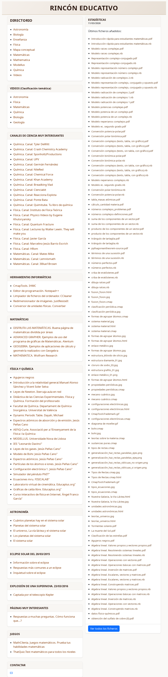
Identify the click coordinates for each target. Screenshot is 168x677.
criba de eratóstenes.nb (104, 277)
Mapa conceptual (24, 50)
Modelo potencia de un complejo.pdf (112, 111)
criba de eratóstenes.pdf (105, 272)
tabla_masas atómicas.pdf (105, 199)
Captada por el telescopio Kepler (33, 595)
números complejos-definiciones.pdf (111, 214)
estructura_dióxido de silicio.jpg (109, 355)
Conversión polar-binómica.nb (108, 189)
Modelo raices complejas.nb (107, 53)
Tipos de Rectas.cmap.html (106, 477)
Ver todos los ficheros (103, 628)
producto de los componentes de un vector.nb (117, 233)
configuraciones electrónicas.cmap (110, 418)
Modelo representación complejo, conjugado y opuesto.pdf (124, 82)
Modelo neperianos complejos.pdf (110, 121)
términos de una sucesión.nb (107, 258)
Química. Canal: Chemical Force (33, 174)
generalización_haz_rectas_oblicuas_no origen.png (119, 462)
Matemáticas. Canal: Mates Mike (33, 254)
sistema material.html (103, 326)
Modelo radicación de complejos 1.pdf (112, 102)
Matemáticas (21, 55)
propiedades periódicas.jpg (106, 384)
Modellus (19, 65)
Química (18, 112)
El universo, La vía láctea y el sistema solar (39, 530)
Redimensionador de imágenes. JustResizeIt (40, 301)
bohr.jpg (96, 433)
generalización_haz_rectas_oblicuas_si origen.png (119, 467)
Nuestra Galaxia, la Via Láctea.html (110, 496)
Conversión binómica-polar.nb (108, 160)
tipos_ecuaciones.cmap (104, 491)
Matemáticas (21, 107)
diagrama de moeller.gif (104, 423)
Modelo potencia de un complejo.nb (111, 116)
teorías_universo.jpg (102, 516)
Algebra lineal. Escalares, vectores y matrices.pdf (118, 574)
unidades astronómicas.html (107, 511)
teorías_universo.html (103, 521)
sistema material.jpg (102, 321)
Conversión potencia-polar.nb (107, 194)
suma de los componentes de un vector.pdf (115, 219)
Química (18, 70)
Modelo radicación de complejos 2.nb (112, 77)
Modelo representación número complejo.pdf (116, 68)
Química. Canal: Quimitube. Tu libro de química (43, 205)
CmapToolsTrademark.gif (105, 413)
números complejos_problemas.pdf (111, 209)
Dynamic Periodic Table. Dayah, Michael (38, 415)
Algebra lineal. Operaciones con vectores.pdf (116, 560)
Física (16, 102)
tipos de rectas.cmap (103, 448)
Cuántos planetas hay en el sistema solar (38, 520)
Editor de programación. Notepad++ (36, 291)
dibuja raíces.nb (100, 287)
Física (16, 44)
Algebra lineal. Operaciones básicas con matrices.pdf (120, 565)
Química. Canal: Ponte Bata (30, 200)
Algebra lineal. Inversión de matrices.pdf (114, 569)
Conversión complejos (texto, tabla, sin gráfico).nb (119, 170)
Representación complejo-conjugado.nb (113, 63)
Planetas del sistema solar (29, 525)
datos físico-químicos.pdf (105, 613)
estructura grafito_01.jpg (105, 370)
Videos (17, 75)
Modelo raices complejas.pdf (107, 48)
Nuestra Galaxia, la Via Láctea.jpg (110, 501)
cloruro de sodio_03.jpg (104, 365)
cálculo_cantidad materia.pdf (107, 204)
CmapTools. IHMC (24, 286)
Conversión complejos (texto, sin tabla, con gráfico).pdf (122, 150)
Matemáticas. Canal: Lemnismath (34, 259)
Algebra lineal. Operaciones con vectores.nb (116, 603)
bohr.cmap (97, 428)
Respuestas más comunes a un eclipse (37, 568)
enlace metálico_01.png (104, 374)
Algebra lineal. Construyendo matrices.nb (114, 608)
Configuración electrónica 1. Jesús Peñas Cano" (43, 469)
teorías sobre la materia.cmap (108, 438)
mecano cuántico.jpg (103, 394)
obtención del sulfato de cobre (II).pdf (112, 618)
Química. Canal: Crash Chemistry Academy (40, 149)
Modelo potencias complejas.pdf (109, 107)
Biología (18, 34)
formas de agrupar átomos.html (109, 340)
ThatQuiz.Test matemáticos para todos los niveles (44, 652)
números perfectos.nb (103, 267)
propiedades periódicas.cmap (108, 389)
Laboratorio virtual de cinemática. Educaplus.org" (44, 484)
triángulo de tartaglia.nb (105, 243)
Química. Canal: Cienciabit (29, 190)
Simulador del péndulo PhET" (31, 474)
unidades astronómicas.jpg (106, 506)
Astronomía (20, 29)
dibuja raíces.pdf (100, 282)
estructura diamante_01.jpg (106, 360)
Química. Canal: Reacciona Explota (34, 195)
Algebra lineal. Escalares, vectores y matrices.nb (118, 579)
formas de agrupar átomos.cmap (109, 316)
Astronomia (20, 97)
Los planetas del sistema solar (32, 536)
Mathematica (21, 60)
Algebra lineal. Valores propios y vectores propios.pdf (121, 545)
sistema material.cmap (103, 331)
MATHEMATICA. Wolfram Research (35, 355)
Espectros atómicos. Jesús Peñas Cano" (38, 459)
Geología (18, 122)
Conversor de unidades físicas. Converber (39, 306)
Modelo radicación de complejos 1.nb (112, 97)
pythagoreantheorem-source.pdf (109, 248)
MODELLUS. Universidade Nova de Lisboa (39, 438)
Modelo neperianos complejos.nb (110, 180)
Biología (18, 117)
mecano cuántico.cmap (104, 399)
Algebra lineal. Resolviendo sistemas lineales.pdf (118, 550)
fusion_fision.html (101, 292)
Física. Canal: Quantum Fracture (33, 224)
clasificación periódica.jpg (105, 311)
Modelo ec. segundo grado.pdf (108, 126)
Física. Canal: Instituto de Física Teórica (37, 210)
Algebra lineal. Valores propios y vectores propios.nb (121, 589)
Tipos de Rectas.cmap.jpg (105, 472)
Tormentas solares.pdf (103, 526)
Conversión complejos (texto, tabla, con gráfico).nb (119, 175)
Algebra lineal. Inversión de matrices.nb (113, 599)
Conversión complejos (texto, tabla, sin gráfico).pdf (119, 141)
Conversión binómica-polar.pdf (108, 155)
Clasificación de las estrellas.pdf (109, 535)
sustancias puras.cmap (104, 443)
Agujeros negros (23, 377)
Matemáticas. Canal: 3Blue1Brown (35, 264)
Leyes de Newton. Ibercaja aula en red (37, 392)
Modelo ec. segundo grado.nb (108, 184)
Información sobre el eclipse (31, 562)
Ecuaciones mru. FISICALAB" (31, 479)
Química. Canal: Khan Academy (33, 179)
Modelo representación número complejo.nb (116, 73)
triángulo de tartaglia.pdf (105, 238)
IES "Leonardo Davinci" (27, 444)
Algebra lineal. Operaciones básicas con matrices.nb (120, 594)
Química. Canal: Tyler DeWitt (31, 144)
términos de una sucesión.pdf (108, 253)
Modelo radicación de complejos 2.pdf (112, 92)
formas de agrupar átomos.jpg (108, 336)
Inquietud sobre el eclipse (29, 573)
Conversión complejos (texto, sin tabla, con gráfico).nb (121, 165)
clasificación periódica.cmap (107, 306)
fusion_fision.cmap (101, 301)
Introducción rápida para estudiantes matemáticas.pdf (121, 38)
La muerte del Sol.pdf (103, 530)
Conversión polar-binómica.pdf (108, 136)
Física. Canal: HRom (25, 249)
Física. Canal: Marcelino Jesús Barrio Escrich (40, 243)
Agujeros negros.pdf (102, 540)
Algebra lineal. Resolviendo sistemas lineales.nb (118, 555)
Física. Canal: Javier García (29, 238)
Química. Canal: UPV (26, 159)
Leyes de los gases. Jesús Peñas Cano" (37, 449)
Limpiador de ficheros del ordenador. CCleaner (42, 296)
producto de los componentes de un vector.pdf (117, 228)
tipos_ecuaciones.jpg (103, 487)
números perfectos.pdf (104, 263)
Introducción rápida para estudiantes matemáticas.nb (121, 43)
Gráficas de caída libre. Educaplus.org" (37, 489)
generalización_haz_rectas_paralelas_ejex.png (116, 452)
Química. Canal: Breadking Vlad (33, 184)
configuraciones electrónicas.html (110, 409)
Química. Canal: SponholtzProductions (37, 154)
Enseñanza (20, 39)
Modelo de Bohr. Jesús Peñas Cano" (35, 454)
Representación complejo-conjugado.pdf (114, 58)
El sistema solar (23, 541)
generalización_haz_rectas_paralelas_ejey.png (116, 457)
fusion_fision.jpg (100, 297)
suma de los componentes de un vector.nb (115, 224)
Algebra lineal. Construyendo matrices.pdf (114, 584)
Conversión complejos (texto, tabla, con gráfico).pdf (120, 145)
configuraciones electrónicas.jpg (109, 404)
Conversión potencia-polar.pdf (108, 131)
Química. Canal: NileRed (28, 169)
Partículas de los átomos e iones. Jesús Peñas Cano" (45, 464)
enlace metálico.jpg (102, 345)
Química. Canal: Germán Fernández (35, 164)
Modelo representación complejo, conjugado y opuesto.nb (124, 87)
